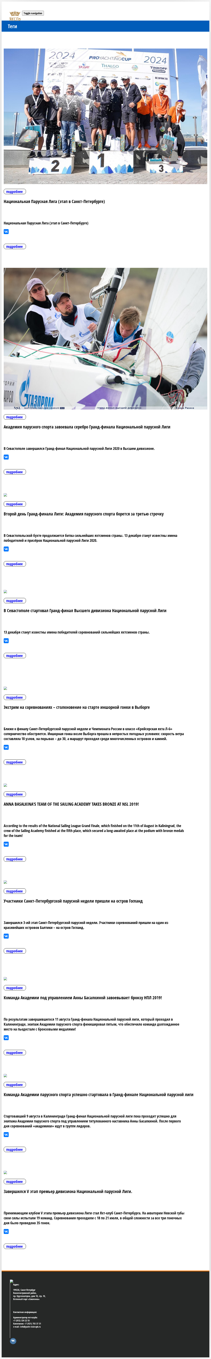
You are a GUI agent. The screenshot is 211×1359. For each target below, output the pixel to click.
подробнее (14, 191)
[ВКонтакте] (6, 231)
